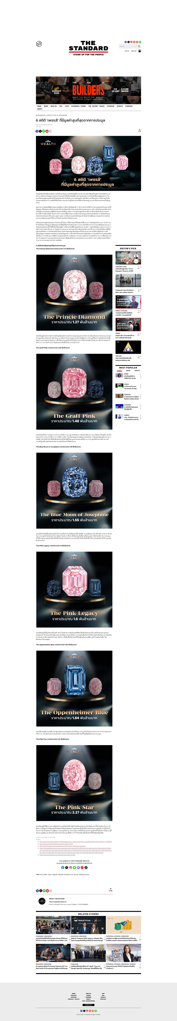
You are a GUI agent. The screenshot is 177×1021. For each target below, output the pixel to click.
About (88, 999)
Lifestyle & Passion (56, 115)
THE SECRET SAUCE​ (96, 106)
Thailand (124, 310)
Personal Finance (113, 936)
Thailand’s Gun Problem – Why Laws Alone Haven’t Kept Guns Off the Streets (125, 291)
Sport (126, 374)
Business (40, 115)
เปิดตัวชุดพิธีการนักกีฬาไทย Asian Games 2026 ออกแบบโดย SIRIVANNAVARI (130, 377)
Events (103, 997)
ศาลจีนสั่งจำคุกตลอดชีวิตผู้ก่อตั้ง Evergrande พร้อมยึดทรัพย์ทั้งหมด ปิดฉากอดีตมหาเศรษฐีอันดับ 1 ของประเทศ (131, 408)
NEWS (46, 106)
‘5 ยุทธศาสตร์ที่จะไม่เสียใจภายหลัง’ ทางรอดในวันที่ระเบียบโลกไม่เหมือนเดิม (124, 314)
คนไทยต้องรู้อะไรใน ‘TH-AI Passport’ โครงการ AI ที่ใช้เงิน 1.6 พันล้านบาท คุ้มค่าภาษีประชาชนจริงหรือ (125, 270)
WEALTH (54, 106)
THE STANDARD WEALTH (45, 125)
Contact (103, 999)
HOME (39, 106)
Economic (119, 266)
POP (60, 106)
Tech (124, 266)
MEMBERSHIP (88, 1005)
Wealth (88, 993)
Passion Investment (64, 874)
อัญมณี (55, 874)
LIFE (67, 106)
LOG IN (127, 51)
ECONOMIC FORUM (78, 106)
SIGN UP (133, 51)
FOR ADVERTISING (88, 1000)
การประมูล (75, 874)
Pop (103, 993)
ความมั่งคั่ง (44, 874)
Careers (88, 997)
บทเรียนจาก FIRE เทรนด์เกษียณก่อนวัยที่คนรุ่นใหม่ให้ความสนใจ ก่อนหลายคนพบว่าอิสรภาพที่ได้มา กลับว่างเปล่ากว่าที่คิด (121, 939)
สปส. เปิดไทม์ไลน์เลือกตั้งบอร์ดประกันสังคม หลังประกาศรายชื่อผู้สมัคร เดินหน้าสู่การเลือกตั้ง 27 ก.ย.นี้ (124, 359)
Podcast (74, 995)
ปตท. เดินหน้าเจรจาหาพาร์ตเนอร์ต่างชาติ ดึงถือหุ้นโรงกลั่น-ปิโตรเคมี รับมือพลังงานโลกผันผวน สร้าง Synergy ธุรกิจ (131, 418)
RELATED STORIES (88, 914)
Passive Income (84, 874)
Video (88, 995)
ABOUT (39, 109)
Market (126, 415)
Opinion (74, 997)
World (118, 310)
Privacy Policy (74, 999)
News (73, 993)
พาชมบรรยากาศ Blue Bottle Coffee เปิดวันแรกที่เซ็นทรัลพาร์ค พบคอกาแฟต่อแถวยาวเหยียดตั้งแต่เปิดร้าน (131, 398)
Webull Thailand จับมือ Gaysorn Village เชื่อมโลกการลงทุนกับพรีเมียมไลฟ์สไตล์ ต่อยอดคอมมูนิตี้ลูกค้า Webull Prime (87, 939)
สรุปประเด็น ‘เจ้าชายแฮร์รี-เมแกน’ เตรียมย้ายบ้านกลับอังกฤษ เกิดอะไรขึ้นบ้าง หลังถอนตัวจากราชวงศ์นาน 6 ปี (125, 336)
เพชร (50, 874)
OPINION (110, 106)
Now (103, 995)
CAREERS (128, 106)
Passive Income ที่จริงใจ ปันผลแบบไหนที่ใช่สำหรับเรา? (120, 967)
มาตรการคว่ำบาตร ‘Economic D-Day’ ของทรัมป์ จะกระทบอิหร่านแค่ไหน (130, 387)
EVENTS (120, 106)
